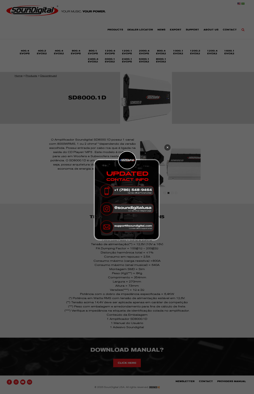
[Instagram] (127, 209)
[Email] (127, 227)
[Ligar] (127, 191)
